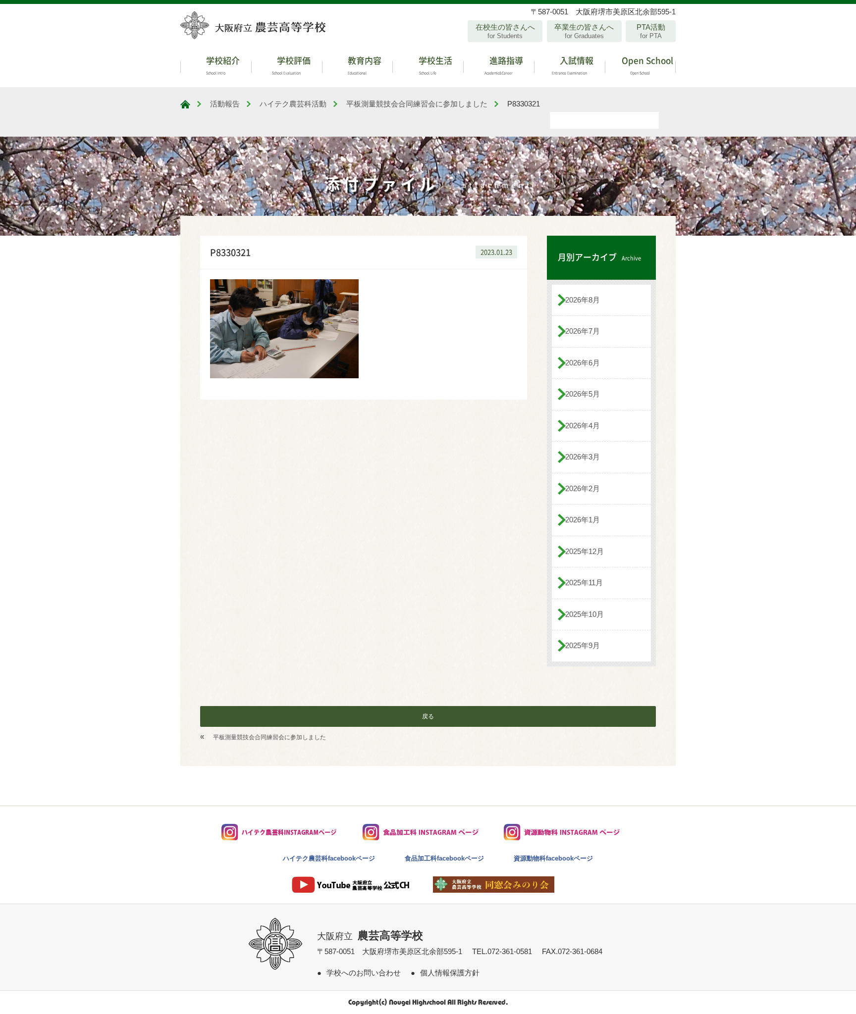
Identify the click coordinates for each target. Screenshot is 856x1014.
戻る (428, 716)
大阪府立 (370, 936)
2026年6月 (582, 362)
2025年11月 (584, 582)
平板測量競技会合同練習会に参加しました (269, 737)
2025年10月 (584, 614)
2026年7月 (582, 331)
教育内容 (363, 64)
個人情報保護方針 (450, 972)
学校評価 (291, 64)
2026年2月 (582, 488)
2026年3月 (582, 457)
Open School (646, 64)
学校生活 (434, 64)
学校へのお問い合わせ (363, 972)
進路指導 (503, 64)
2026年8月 (582, 300)
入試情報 (573, 64)
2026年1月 (582, 519)
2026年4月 (582, 425)
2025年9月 (582, 645)
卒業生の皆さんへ (584, 31)
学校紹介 (222, 64)
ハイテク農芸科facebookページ (329, 858)
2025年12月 (584, 551)
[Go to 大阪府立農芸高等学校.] (185, 104)
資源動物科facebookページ (553, 858)
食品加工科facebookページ (444, 858)
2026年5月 (582, 394)
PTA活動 (651, 31)
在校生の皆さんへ (505, 31)
